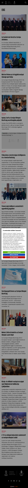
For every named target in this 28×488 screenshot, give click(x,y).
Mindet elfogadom (14, 252)
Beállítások (14, 254)
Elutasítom (14, 257)
